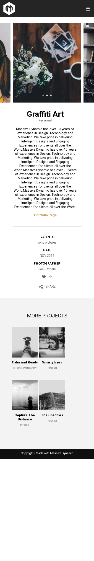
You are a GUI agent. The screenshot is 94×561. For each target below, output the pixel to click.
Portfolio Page (45, 215)
